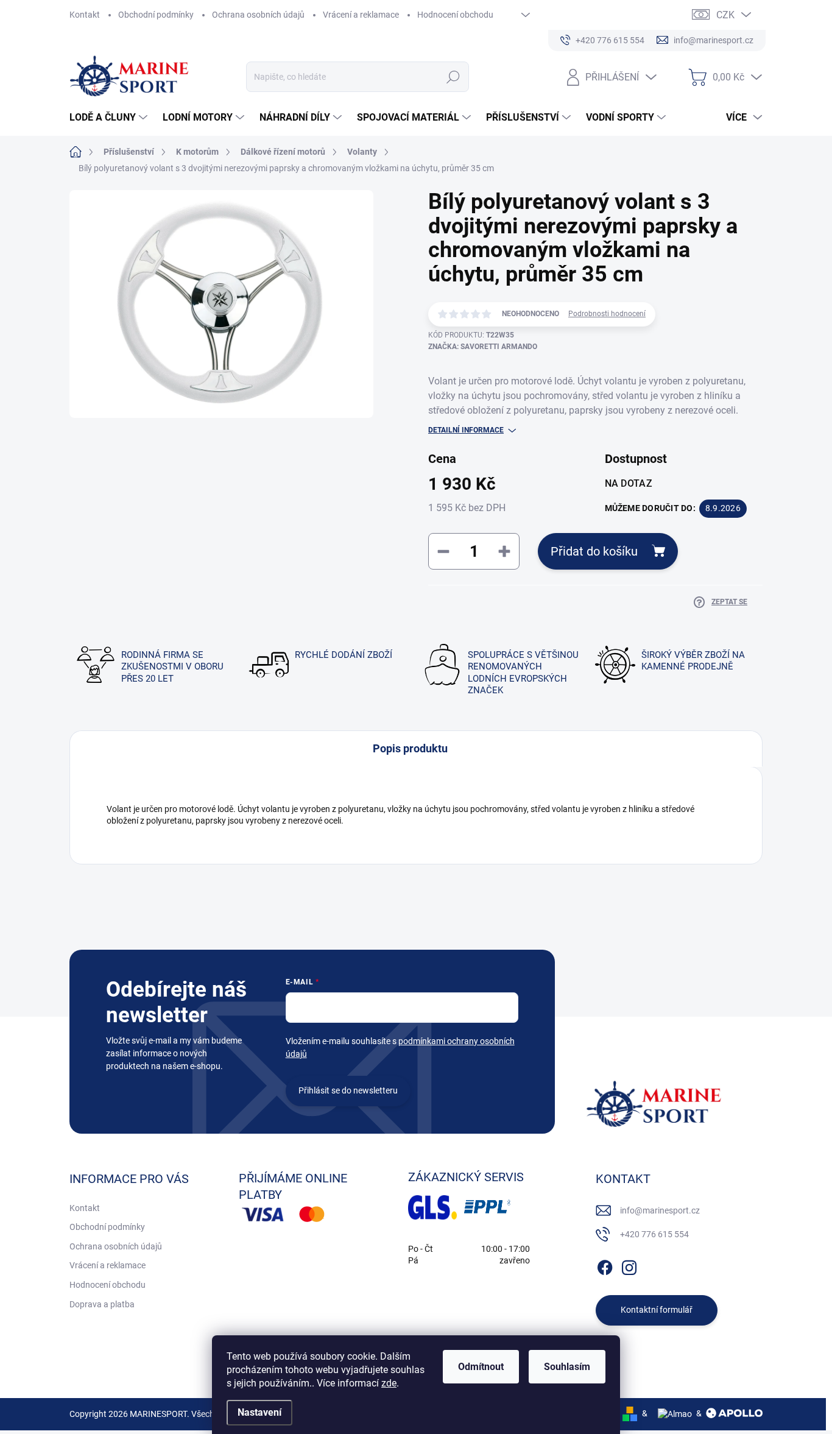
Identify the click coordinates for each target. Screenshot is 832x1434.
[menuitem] (109, 117)
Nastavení (259, 1412)
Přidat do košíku (594, 551)
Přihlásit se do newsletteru (348, 1090)
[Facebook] (605, 1265)
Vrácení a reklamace (361, 14)
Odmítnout (481, 1366)
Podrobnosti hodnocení (607, 313)
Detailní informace (466, 430)
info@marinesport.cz (660, 1210)
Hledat (452, 77)
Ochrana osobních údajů (258, 14)
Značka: (482, 346)
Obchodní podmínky (156, 14)
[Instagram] (629, 1265)
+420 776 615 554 (654, 1234)
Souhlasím (567, 1366)
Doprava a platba (102, 1304)
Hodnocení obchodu (455, 14)
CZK (725, 15)
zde (389, 1383)
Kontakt (84, 14)
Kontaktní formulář (657, 1310)
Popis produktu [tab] (410, 748)
